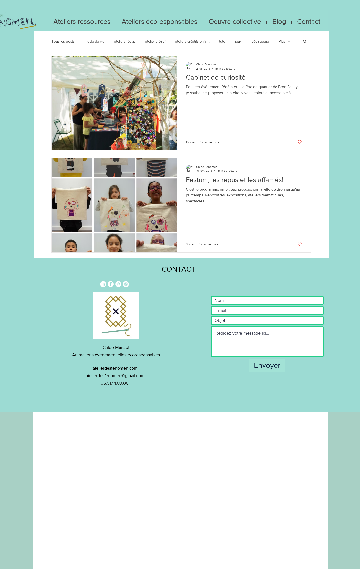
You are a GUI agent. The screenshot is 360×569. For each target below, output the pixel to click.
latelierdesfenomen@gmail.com (114, 375)
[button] (304, 41)
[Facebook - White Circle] (111, 284)
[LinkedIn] (103, 284)
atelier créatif (155, 41)
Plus (282, 41)
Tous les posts (63, 41)
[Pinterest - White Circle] (118, 284)
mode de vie (94, 41)
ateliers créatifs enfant (192, 41)
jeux (238, 41)
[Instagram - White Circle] (126, 284)
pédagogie (260, 41)
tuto (222, 41)
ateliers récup (124, 41)
